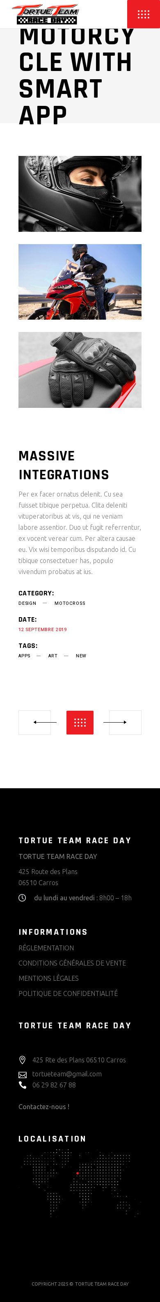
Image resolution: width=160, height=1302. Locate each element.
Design (27, 603)
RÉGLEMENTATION (46, 948)
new (81, 655)
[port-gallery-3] (80, 370)
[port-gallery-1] (80, 194)
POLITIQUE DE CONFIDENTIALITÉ (68, 993)
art (52, 655)
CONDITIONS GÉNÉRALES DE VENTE (72, 963)
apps (24, 655)
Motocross (70, 603)
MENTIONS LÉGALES (48, 978)
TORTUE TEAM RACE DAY (102, 1283)
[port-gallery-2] (80, 282)
